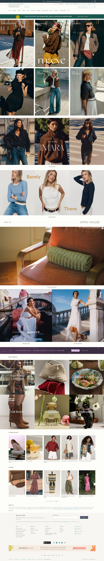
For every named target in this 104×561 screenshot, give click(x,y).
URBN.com (34, 559)
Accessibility (29, 559)
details (22, 3)
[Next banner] (92, 1)
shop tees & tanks (52, 216)
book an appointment (78, 343)
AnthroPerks (78, 528)
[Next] (94, 449)
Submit (84, 517)
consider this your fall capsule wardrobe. (54, 1)
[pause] (102, 228)
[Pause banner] (95, 1)
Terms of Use (16, 559)
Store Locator (78, 526)
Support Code (39, 559)
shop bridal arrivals (26, 343)
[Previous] (10, 449)
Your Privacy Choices (47, 559)
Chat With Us (78, 533)
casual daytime (76, 508)
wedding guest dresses (67, 508)
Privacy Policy (66, 521)
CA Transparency (23, 559)
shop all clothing (52, 166)
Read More (11, 510)
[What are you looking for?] (89, 7)
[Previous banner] (12, 1)
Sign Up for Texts (79, 531)
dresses (29, 508)
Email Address (55, 515)
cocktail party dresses (58, 508)
